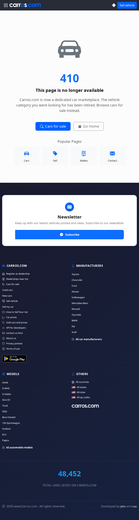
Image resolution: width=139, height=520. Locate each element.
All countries (82, 382)
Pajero (5, 440)
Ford (74, 285)
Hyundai (76, 314)
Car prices (11, 317)
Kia (73, 326)
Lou (134, 506)
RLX (4, 434)
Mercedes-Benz (80, 303)
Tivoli (5, 405)
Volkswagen (78, 297)
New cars (7, 295)
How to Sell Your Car (17, 312)
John (123, 506)
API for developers (16, 327)
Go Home (91, 126)
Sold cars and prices (16, 322)
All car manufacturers (89, 339)
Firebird (6, 428)
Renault (76, 309)
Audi (74, 332)
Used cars (7, 290)
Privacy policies (14, 343)
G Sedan (6, 394)
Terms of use (13, 348)
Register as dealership (18, 273)
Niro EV (6, 399)
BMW (74, 320)
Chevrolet (77, 280)
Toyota (75, 274)
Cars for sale (55, 126)
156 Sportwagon (11, 423)
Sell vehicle (127, 5)
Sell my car (8, 306)
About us (11, 338)
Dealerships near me (17, 279)
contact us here (14, 333)
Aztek (5, 382)
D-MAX (6, 388)
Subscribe (72, 235)
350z (4, 411)
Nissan (75, 291)
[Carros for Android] (114, 5)
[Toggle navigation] (5, 5)
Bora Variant (9, 417)
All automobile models (19, 447)
